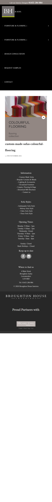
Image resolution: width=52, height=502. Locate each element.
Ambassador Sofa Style (26, 206)
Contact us (26, 192)
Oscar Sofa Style (27, 213)
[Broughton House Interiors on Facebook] (23, 257)
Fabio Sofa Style (27, 211)
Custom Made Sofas (26, 177)
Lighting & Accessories (26, 182)
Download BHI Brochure (27, 190)
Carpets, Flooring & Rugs (26, 187)
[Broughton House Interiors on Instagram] (28, 257)
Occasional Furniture (26, 185)
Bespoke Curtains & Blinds (26, 180)
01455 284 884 (27, 283)
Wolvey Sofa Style (26, 208)
